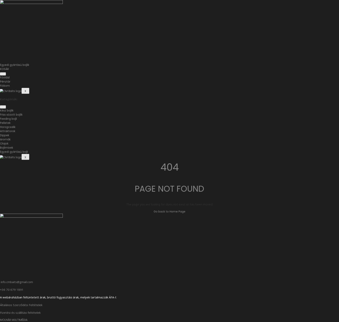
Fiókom (5, 86)
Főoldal (5, 77)
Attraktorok (7, 131)
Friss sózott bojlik (11, 115)
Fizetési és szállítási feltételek (20, 313)
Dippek (4, 135)
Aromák (5, 139)
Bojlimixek (6, 148)
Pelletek (5, 123)
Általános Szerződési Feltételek (21, 305)
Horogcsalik (7, 127)
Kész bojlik (7, 110)
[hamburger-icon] (3, 73)
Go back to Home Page (169, 211)
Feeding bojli (8, 119)
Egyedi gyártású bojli (14, 152)
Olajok (4, 143)
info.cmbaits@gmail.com (17, 282)
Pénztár (5, 82)
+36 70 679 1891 (12, 290)
